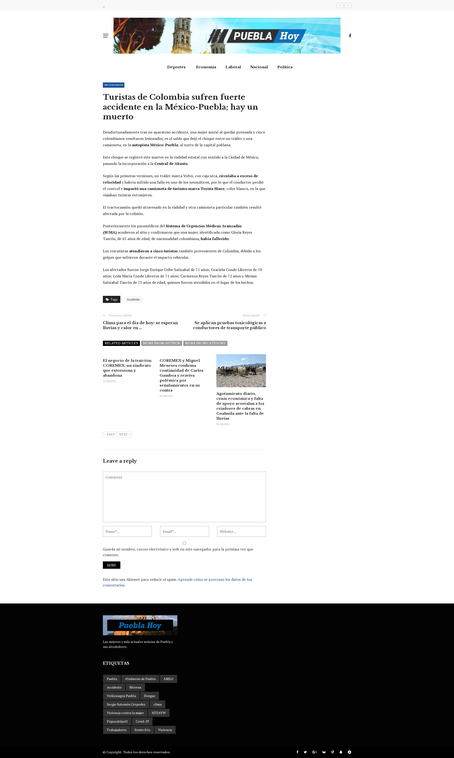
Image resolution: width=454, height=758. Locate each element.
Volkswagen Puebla (121, 695)
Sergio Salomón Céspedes (126, 704)
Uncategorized (113, 84)
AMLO (168, 678)
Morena (135, 687)
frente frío (142, 730)
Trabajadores (117, 730)
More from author (161, 343)
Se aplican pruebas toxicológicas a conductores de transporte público (229, 325)
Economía (206, 67)
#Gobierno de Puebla (140, 678)
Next (123, 434)
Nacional (259, 67)
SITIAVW (159, 713)
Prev (111, 434)
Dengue (149, 695)
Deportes (176, 67)
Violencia (165, 730)
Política (284, 67)
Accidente (133, 299)
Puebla (112, 678)
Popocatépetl (117, 721)
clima (157, 704)
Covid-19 (142, 721)
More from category (205, 343)
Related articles (121, 343)
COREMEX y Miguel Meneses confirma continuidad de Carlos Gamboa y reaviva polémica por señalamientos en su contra (182, 375)
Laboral (233, 67)
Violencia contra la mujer (125, 713)
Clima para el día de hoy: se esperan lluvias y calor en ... (140, 325)
